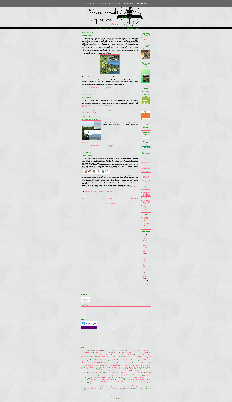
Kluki (86, 148)
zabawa (88, 386)
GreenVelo (136, 352)
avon (107, 361)
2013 (144, 262)
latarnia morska (92, 372)
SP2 (103, 357)
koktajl (96, 371)
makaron (102, 372)
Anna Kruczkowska (146, 218)
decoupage (116, 364)
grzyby (102, 367)
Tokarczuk (95, 193)
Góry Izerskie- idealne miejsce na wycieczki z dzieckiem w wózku (146, 157)
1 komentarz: (100, 87)
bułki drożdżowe (100, 362)
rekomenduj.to (99, 379)
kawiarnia (82, 371)
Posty (83, 298)
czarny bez (101, 364)
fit (139, 365)
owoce (145, 374)
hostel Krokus (136, 367)
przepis (135, 377)
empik (107, 365)
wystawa (149, 385)
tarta (114, 383)
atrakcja (87, 112)
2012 (144, 264)
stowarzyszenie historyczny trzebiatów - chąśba (139, 381)
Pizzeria (119, 356)
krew (124, 371)
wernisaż (88, 385)
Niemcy (109, 356)
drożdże (129, 364)
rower (123, 28)
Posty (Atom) (112, 203)
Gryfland (83, 354)
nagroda (98, 374)
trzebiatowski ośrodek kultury (135, 383)
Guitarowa (146, 223)
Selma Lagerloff (109, 357)
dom (121, 364)
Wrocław (140, 359)
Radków (149, 356)
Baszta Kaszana (84, 350)
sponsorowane (130, 28)
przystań (148, 377)
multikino (83, 374)
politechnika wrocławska (99, 377)
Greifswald (141, 352)
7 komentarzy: (101, 191)
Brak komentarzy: (102, 146)
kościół (120, 371)
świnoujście (143, 388)
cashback (111, 362)
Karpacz (144, 354)
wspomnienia (119, 385)
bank (113, 361)
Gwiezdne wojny (95, 354)
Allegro (135, 186)
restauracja (106, 379)
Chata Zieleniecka (111, 350)
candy (106, 362)
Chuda (146, 221)
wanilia (150, 383)
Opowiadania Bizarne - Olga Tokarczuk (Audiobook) (98, 170)
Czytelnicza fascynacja (87, 155)
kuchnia (105, 28)
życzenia (82, 389)
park (97, 375)
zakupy (106, 386)
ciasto (139, 362)
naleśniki (103, 374)
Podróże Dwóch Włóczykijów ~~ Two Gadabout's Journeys (146, 202)
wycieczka (134, 385)
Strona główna (109, 198)
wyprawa (115, 148)
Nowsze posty (85, 198)
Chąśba (128, 350)
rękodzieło (83, 381)
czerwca (144, 280)
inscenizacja (84, 369)
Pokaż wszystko (147, 209)
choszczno (124, 362)
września (145, 274)
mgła (134, 372)
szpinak (101, 383)
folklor (143, 365)
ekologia (102, 365)
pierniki (120, 375)
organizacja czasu (133, 374)
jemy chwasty (114, 369)
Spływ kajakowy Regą (87, 97)
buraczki (93, 362)
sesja (88, 381)
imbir (142, 367)
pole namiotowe (90, 377)
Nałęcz (99, 356)
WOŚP (135, 359)
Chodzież (124, 350)
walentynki (145, 383)
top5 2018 (127, 383)
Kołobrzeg (83, 356)
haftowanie (114, 367)
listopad (97, 372)
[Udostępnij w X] (108, 88)
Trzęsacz (125, 359)
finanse (131, 365)
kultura (146, 371)
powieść (123, 377)
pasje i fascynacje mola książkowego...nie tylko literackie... (146, 194)
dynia (142, 364)
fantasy (111, 365)
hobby (131, 367)
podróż (111, 28)
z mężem (95, 90)
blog (136, 361)
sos (107, 381)
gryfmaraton (92, 367)
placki (132, 375)
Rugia (100, 357)
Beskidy (95, 350)
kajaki (134, 369)
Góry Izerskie (103, 354)
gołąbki (87, 367)
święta (148, 388)
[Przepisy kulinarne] (146, 104)
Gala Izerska (109, 352)
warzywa (83, 385)
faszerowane (116, 365)
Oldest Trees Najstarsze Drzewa (146, 206)
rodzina (112, 379)
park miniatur (102, 375)
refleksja (93, 379)
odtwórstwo (117, 374)
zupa (148, 386)
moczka (138, 372)
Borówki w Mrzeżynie (87, 35)
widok (93, 385)
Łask (108, 388)
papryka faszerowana (90, 375)
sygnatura (91, 383)
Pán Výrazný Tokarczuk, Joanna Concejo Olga (107, 170)
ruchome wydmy (98, 148)
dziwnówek (97, 365)
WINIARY (131, 359)
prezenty (129, 377)
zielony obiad (129, 386)
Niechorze (104, 356)
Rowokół (93, 148)
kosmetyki (111, 371)
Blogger (121, 395)
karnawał (144, 369)
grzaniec (97, 367)
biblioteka (121, 361)
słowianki (106, 383)
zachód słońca (95, 386)
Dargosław (143, 350)
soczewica (103, 381)
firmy (132, 102)
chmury (119, 362)
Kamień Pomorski (138, 354)
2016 (144, 256)
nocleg (108, 374)
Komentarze (85, 300)
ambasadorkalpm (97, 361)
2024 (144, 238)
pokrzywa (83, 377)
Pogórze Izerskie (130, 356)
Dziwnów (104, 352)
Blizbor (100, 350)
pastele (108, 375)
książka (86, 193)
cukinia (86, 364)
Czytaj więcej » (85, 106)
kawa (148, 369)
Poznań (137, 356)
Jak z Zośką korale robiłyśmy (146, 180)
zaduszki (101, 386)
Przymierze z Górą (143, 356)
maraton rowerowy (115, 372)
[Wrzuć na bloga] (107, 88)
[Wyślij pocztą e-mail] (106, 88)
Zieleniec (146, 359)
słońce (110, 383)
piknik (128, 375)
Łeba (112, 388)
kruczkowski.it (120, 398)
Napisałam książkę (145, 49)
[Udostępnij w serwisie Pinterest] (110, 88)
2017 (144, 253)
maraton (108, 372)
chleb (115, 362)
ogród (122, 374)
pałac (112, 375)
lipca (144, 278)
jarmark (103, 369)
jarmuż (108, 369)
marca (144, 287)
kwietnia (145, 285)
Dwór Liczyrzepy (98, 352)
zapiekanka (111, 386)
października (145, 271)
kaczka (130, 369)
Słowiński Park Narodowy (107, 148)
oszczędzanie (140, 374)
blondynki (141, 361)
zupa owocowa (83, 388)
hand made (126, 367)
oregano (126, 374)
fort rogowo (148, 365)
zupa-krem (90, 388)
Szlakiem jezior (143, 357)
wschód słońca (111, 385)
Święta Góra (121, 388)
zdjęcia (116, 386)
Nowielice (114, 356)
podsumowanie (146, 375)
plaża (136, 375)
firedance (136, 365)
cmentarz (144, 362)
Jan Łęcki (146, 197)
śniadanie (137, 388)
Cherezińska (118, 350)
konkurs (105, 371)
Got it (145, 3)
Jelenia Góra (130, 354)
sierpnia (144, 276)
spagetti (111, 381)
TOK (89, 359)
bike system (127, 361)
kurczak (150, 371)
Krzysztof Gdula (146, 189)
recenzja (117, 28)
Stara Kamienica (123, 357)
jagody (99, 369)
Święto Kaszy (127, 388)
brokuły (88, 362)
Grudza (146, 352)
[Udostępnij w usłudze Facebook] (109, 88)
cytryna (95, 364)
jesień (121, 369)
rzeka (90, 112)
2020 (144, 247)
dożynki (124, 364)
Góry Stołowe (115, 354)
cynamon (91, 364)
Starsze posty (134, 198)
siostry (92, 381)
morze (142, 372)
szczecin (96, 383)
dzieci (146, 364)
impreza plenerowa (147, 367)
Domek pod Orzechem (97, 28)
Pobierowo (124, 356)
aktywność (90, 361)
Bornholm (105, 350)
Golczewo (131, 352)
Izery (120, 354)
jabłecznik (90, 369)
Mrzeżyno (91, 90)
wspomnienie (126, 385)
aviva (103, 361)
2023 (144, 240)
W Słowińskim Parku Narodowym (90, 119)
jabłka (94, 369)
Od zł (90, 171)
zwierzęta (137, 28)
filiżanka (122, 365)
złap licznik (104, 388)
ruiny (149, 379)
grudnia (144, 266)
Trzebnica (120, 359)
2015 (144, 258)
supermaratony (84, 383)
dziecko (149, 364)
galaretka (82, 367)
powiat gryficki (116, 377)
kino (91, 371)
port (111, 377)
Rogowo (91, 357)
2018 (144, 251)
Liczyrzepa (89, 356)
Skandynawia (115, 357)
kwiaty (83, 372)
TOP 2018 (100, 359)
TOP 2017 (94, 359)
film (127, 365)
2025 (144, 236)
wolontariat (104, 385)
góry (108, 367)
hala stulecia (120, 367)
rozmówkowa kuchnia (131, 379)
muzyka (93, 374)
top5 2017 (121, 383)
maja (144, 282)
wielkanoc (97, 385)
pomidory (106, 377)
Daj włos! (137, 350)
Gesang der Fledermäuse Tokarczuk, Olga (90, 170)
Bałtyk (90, 350)
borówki (87, 90)
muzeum (88, 374)
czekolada (106, 364)
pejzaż (116, 375)
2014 (144, 260)
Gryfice (150, 352)
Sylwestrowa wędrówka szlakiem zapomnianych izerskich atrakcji (146, 175)
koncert (99, 371)
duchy (138, 364)
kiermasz (87, 371)
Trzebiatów (94, 112)
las (86, 372)
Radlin (83, 357)
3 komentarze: (101, 110)
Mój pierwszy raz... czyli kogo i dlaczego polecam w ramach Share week (146, 169)
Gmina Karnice (125, 352)
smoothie (97, 381)
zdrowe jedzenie (123, 386)
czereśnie (111, 364)
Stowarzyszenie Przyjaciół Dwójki (133, 357)
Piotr (147, 226)
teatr (117, 383)
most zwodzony (148, 372)
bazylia (117, 361)
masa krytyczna (129, 372)
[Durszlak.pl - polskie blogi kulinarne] (117, 329)
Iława (125, 354)
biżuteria (132, 361)
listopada (145, 268)
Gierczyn (116, 352)
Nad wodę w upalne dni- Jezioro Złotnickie (146, 163)
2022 (144, 243)
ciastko (134, 362)
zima (136, 386)
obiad (112, 374)
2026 (144, 234)
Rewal (87, 357)
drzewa (134, 364)
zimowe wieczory (143, 386)
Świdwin (116, 388)
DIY (133, 350)
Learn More (139, 3)
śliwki (133, 388)
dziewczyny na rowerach (88, 365)
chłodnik (129, 362)
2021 (144, 245)
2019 (144, 249)
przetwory (142, 377)
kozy (116, 371)
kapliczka (138, 369)
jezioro (125, 369)
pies (124, 375)
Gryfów (88, 354)
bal (110, 361)
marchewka (123, 372)
